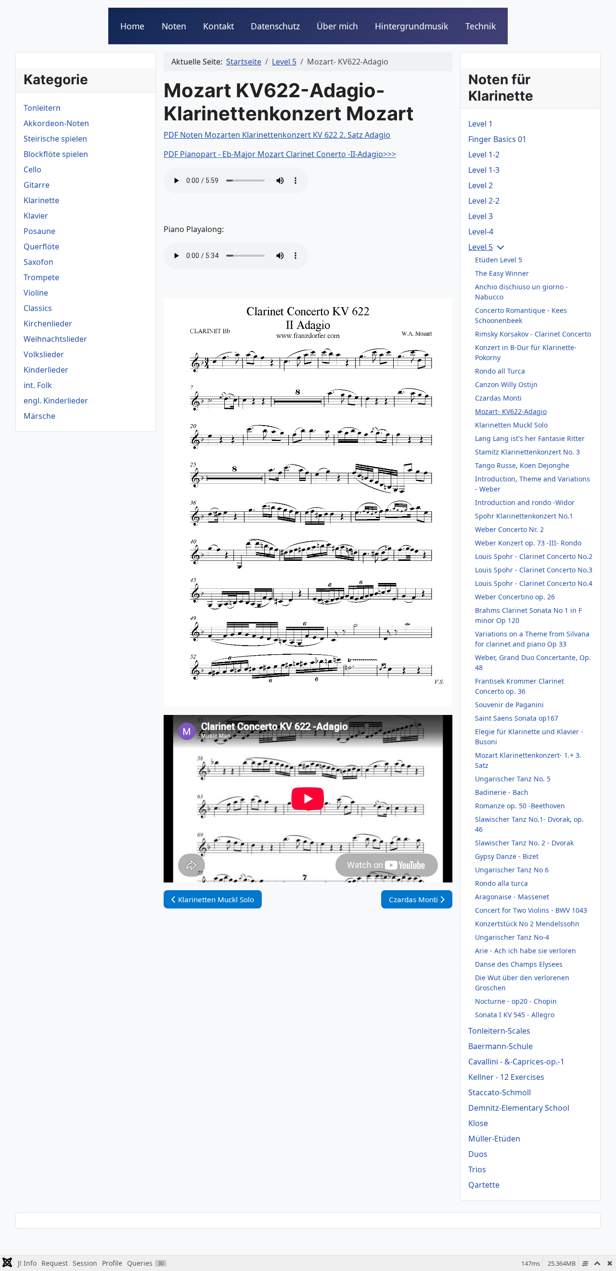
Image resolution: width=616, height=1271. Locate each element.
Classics (38, 308)
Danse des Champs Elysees (519, 964)
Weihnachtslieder (55, 339)
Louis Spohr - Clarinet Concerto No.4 (533, 583)
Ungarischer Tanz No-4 (512, 937)
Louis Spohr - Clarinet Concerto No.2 (533, 556)
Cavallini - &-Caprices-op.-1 (516, 1061)
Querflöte (41, 246)
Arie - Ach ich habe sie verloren (525, 950)
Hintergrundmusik (411, 26)
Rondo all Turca (500, 371)
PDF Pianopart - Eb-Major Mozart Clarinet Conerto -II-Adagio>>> (280, 154)
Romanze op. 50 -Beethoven (520, 805)
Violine (36, 292)
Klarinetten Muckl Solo (511, 424)
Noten (174, 26)
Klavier (36, 215)
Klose (478, 1123)
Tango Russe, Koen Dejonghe (522, 465)
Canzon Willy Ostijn (506, 384)
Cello (32, 169)
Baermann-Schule (500, 1046)
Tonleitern (42, 108)
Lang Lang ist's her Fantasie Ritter (530, 438)
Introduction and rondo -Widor (525, 502)
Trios (477, 1169)
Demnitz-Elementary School (518, 1107)
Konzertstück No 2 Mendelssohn (527, 923)
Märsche (39, 416)
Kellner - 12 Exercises (506, 1077)
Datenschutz (275, 26)
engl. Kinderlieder (56, 400)
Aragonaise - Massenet (512, 896)
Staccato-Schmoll (499, 1092)
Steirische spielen (55, 138)
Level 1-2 (484, 154)
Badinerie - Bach (501, 792)
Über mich (337, 26)
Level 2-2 (484, 200)
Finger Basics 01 (497, 139)
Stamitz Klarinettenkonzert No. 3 (527, 451)
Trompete (41, 277)
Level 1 (480, 123)
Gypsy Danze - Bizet (507, 856)
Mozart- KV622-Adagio (511, 411)
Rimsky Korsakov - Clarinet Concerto (533, 333)
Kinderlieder (46, 369)
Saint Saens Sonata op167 (516, 718)
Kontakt (218, 26)
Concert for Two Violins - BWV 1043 (531, 910)
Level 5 (480, 247)
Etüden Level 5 (498, 259)
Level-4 (480, 231)
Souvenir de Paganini (509, 704)
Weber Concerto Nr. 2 (509, 529)
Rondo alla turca (501, 883)
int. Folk (38, 385)
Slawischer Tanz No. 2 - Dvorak (524, 842)
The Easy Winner (502, 273)
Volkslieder (44, 354)
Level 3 (480, 216)
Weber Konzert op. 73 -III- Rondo (528, 542)
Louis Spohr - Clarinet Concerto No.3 (533, 569)
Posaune (39, 231)
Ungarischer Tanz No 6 (512, 869)
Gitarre (37, 185)
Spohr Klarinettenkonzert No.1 (524, 515)
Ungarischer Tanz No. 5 (513, 778)
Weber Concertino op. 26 (515, 596)
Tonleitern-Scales (499, 1030)
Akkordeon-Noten (56, 123)
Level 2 (480, 185)
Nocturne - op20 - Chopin (516, 1001)
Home (132, 26)
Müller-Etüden (494, 1138)
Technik (480, 26)
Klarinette (41, 200)
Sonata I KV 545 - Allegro (514, 1014)
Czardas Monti (498, 397)
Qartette (484, 1185)
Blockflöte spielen (56, 154)
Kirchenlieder (48, 323)
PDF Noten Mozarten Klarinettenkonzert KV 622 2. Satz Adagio (277, 135)
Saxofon (38, 262)
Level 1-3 (484, 170)
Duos (478, 1154)
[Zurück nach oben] (599, 1253)
